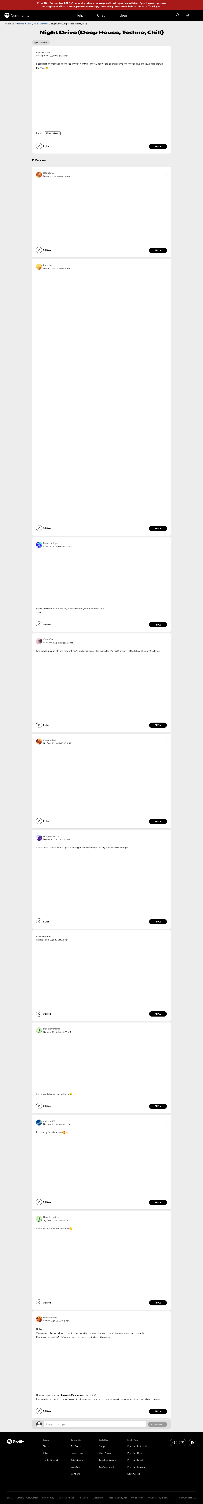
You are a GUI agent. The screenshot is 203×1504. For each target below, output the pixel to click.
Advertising (77, 1460)
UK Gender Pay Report (157, 1497)
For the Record (50, 1460)
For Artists (76, 1446)
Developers (77, 1453)
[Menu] (196, 15)
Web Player (105, 1453)
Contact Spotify (107, 1467)
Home (21, 23)
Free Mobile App (108, 1460)
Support (103, 1446)
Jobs (45, 1453)
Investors (76, 1467)
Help (79, 15)
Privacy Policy (48, 1497)
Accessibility (98, 1497)
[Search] (177, 15)
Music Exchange (41, 23)
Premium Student (136, 1467)
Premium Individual (137, 1446)
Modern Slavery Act (117, 1497)
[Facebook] (192, 1442)
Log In (187, 15)
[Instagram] (173, 1442)
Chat (101, 15)
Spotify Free (133, 1473)
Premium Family (135, 1460)
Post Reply (157, 1424)
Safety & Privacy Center (27, 1497)
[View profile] (39, 174)
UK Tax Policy (137, 1497)
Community (20, 15)
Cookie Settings (66, 1497)
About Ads (84, 1497)
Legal (9, 1497)
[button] (166, 54)
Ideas (122, 15)
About (46, 1446)
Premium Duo (134, 1453)
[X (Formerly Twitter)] (182, 1442)
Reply (158, 146)
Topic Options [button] (40, 42)
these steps (121, 6)
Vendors (75, 1473)
